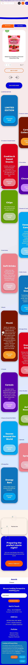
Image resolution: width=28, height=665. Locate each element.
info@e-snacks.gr (16, 622)
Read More (18, 653)
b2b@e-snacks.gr (17, 624)
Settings (22, 661)
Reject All (22, 657)
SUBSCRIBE (14, 601)
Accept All (14, 657)
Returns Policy (14, 633)
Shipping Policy (14, 635)
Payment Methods (14, 637)
